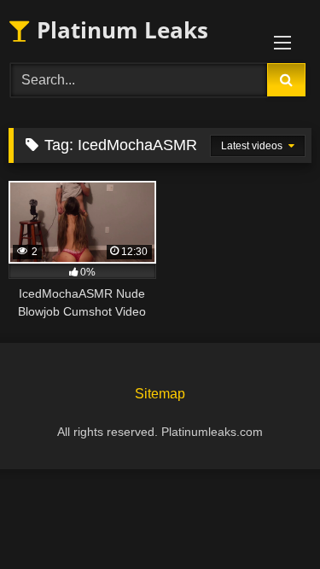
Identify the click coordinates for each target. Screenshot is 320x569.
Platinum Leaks (119, 30)
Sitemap (160, 393)
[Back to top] (267, 518)
